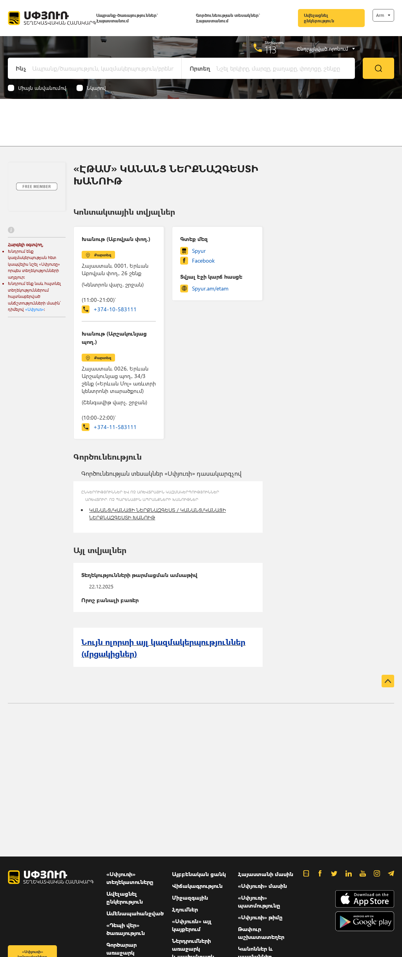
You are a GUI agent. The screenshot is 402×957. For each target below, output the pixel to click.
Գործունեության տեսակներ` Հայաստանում (228, 18)
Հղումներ (185, 909)
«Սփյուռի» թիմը (260, 917)
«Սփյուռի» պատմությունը (259, 901)
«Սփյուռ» (34, 309)
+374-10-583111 (115, 309)
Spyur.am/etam (210, 288)
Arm (380, 15)
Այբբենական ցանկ (199, 874)
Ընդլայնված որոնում (322, 49)
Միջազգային (190, 897)
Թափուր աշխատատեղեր (261, 933)
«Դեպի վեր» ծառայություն (125, 929)
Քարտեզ (102, 254)
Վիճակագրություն (197, 885)
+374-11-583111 (115, 427)
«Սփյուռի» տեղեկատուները (129, 878)
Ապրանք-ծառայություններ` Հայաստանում (127, 18)
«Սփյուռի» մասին (262, 885)
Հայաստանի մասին (265, 874)
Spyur (199, 250)
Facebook (203, 260)
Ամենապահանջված (135, 913)
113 (271, 49)
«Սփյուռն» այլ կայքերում (192, 925)
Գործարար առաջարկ (121, 948)
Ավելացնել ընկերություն (319, 18)
